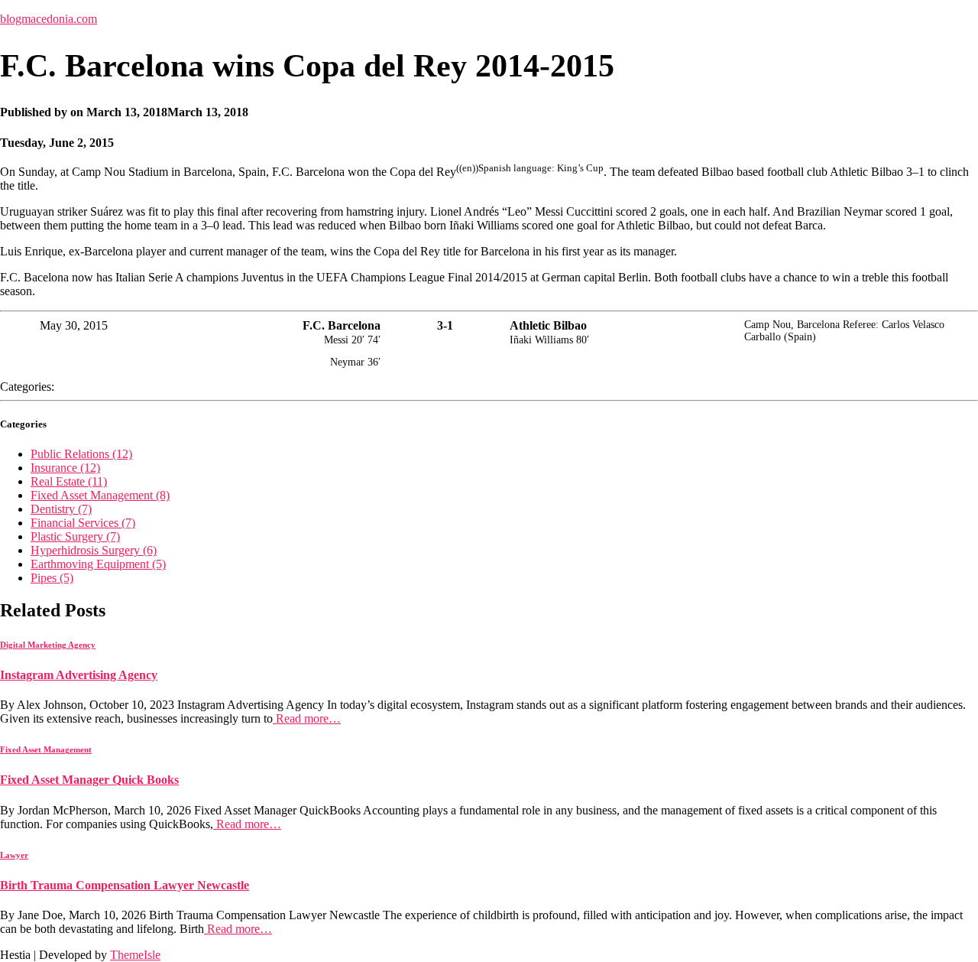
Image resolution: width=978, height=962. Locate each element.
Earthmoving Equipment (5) (98, 563)
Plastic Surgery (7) (75, 536)
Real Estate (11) (69, 481)
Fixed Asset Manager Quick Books (89, 779)
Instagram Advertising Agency (78, 674)
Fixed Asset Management (46, 749)
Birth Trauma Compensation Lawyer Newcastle (124, 885)
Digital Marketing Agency (48, 644)
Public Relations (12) (81, 453)
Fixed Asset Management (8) (100, 495)
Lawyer (14, 855)
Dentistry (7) (61, 508)
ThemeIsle (135, 954)
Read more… (307, 718)
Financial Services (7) (83, 522)
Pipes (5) (52, 577)
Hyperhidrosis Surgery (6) (94, 550)
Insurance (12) (65, 467)
